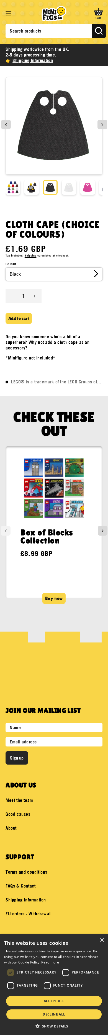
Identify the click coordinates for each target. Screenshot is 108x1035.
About (11, 828)
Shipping (31, 255)
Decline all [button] (54, 1014)
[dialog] (54, 984)
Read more (50, 962)
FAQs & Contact (20, 886)
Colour (11, 264)
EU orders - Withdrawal (28, 913)
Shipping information (26, 900)
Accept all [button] (54, 1001)
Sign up (17, 758)
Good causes (18, 814)
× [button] (102, 940)
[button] (8, 14)
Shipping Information (32, 60)
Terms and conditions (26, 872)
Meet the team (19, 800)
